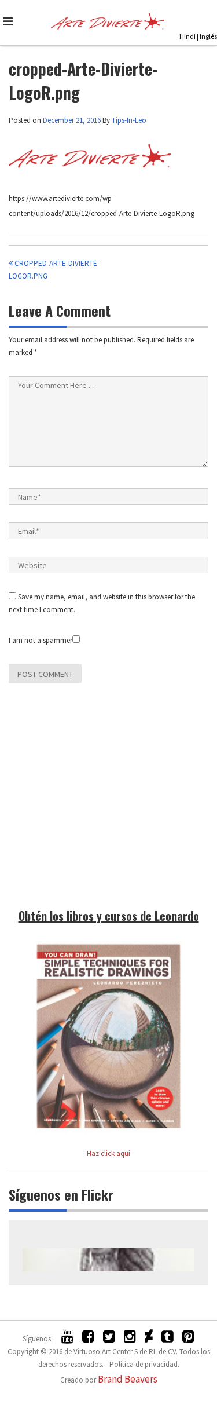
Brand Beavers (127, 1379)
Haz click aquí (108, 1153)
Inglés (208, 36)
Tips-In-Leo (129, 120)
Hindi (187, 36)
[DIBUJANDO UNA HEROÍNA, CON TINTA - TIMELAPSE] (108, 1259)
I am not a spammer (40, 640)
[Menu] (10, 21)
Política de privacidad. (144, 1364)
